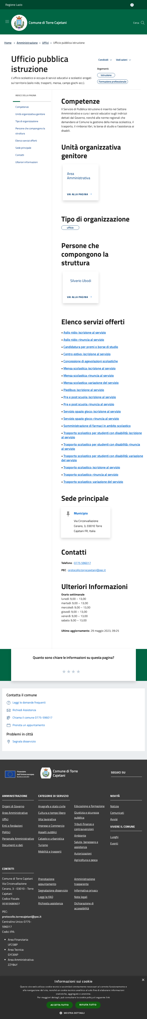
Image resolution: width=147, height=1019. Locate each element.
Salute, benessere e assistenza (86, 844)
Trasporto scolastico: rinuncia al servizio (90, 474)
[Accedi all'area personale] (132, 5)
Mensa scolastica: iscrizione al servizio (89, 368)
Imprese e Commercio (51, 825)
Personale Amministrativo (18, 838)
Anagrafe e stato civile (51, 806)
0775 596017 (82, 563)
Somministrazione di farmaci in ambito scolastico (97, 425)
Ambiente (80, 835)
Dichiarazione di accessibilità (84, 905)
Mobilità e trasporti (49, 851)
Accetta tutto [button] (60, 1004)
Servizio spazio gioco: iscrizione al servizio (92, 411)
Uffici (45, 43)
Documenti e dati (12, 845)
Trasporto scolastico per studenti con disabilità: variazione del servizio (102, 458)
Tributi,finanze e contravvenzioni (84, 826)
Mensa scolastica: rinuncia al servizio (88, 375)
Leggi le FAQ (45, 897)
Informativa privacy (86, 890)
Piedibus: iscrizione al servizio (83, 389)
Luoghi (114, 837)
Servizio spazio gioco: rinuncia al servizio (91, 418)
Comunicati (117, 813)
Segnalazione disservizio (53, 890)
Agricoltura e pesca (86, 860)
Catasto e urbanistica (51, 838)
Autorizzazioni (83, 853)
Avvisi (114, 819)
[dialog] (73, 997)
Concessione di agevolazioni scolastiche (90, 361)
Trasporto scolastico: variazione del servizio (93, 481)
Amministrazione (27, 43)
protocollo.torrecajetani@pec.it (87, 570)
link (108, 997)
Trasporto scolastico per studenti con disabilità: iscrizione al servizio (101, 435)
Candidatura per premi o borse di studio (90, 346)
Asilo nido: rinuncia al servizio (83, 339)
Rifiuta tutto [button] (87, 1004)
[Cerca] (143, 23)
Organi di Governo (13, 806)
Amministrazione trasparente (84, 881)
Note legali (80, 897)
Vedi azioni (122, 60)
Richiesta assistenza (50, 903)
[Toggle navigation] (7, 21)
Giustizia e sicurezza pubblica (86, 815)
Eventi (114, 843)
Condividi (103, 60)
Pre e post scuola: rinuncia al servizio (88, 404)
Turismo (43, 845)
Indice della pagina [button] (25, 95)
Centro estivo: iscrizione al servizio (87, 354)
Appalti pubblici (47, 832)
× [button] (143, 980)
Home (7, 43)
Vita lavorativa (47, 819)
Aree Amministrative (15, 813)
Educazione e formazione (89, 806)
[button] (73, 1013)
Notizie (114, 806)
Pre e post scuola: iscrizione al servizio (89, 397)
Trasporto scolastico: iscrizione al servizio (91, 467)
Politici (6, 832)
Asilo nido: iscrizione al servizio (84, 332)
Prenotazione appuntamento (47, 881)
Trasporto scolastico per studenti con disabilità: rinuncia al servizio (100, 446)
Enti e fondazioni (12, 825)
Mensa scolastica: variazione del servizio (91, 382)
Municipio (81, 513)
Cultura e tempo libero (51, 813)
